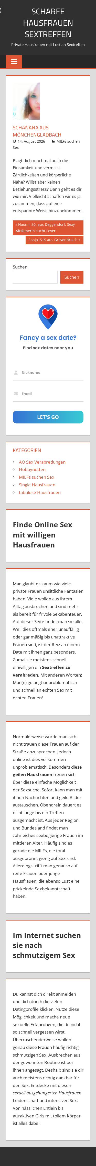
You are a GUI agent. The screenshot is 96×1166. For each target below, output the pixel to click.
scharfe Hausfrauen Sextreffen (48, 22)
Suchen (20, 267)
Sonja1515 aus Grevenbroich (53, 240)
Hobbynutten (32, 469)
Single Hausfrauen (37, 485)
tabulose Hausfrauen (40, 492)
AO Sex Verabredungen (42, 462)
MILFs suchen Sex (36, 477)
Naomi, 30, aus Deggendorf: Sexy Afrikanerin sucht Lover (45, 227)
